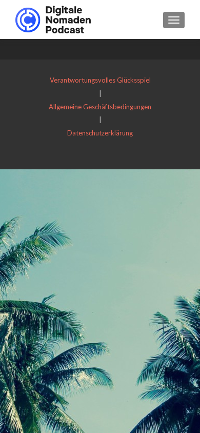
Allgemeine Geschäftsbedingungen (100, 107)
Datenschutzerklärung (100, 133)
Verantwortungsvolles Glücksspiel (100, 80)
